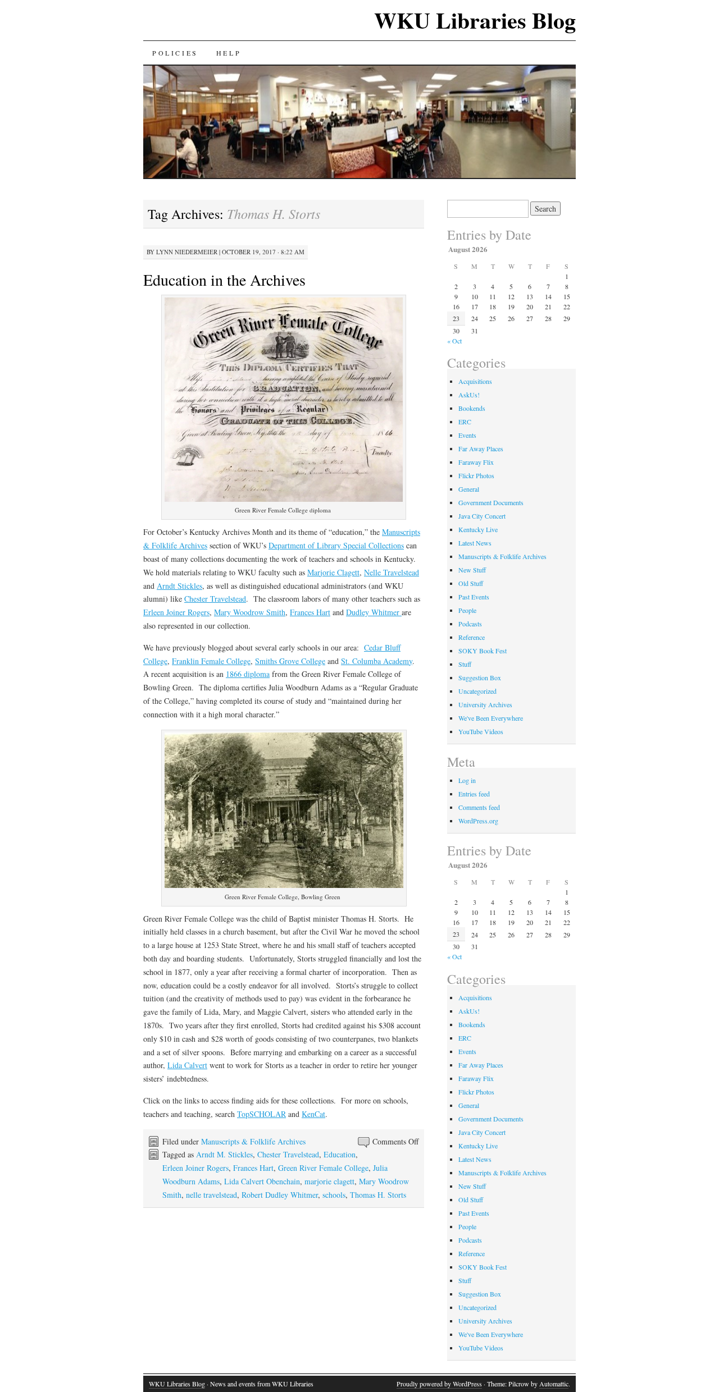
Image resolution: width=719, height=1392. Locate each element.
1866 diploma (248, 673)
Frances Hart (310, 612)
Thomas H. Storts (378, 1194)
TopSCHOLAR (261, 1114)
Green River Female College (323, 1167)
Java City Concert (482, 515)
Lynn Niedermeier (186, 252)
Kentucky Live (478, 529)
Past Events (473, 596)
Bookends (471, 408)
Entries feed (474, 793)
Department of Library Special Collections (336, 545)
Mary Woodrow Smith (249, 612)
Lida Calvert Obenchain (262, 1181)
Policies (175, 52)
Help (228, 52)
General (468, 488)
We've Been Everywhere (490, 717)
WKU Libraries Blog (475, 19)
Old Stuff (470, 583)
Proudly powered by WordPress (439, 1383)
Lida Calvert (187, 1065)
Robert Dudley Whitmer (280, 1194)
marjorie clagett (329, 1181)
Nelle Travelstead (391, 572)
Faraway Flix (476, 461)
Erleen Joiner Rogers (176, 612)
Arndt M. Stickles (224, 1154)
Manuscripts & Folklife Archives (253, 1141)
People (467, 610)
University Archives (485, 704)
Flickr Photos (476, 475)
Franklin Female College (211, 661)
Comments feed (479, 807)
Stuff (464, 664)
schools (333, 1194)
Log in (467, 780)
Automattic (553, 1383)
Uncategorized (477, 690)
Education (340, 1154)
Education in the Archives (224, 279)
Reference (471, 637)
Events (467, 435)
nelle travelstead (211, 1194)
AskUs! (469, 394)
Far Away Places (480, 448)
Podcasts (470, 623)
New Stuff (472, 569)
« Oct (454, 340)
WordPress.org (478, 820)
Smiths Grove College (290, 661)
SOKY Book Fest (482, 650)
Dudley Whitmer (374, 612)
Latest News (475, 542)
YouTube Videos (480, 731)
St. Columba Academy (376, 661)
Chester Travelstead (215, 598)
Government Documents (491, 502)
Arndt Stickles (179, 585)
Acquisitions (475, 381)
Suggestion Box (479, 677)
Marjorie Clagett (333, 572)
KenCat (313, 1114)
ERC (464, 421)
